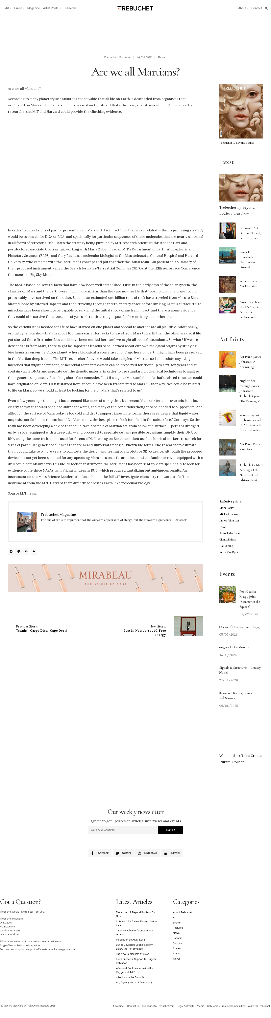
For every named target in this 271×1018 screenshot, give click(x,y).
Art (7, 8)
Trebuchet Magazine (117, 57)
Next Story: (145, 631)
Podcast (178, 943)
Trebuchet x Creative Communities (226, 1006)
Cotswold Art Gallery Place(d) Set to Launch (250, 233)
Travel (176, 958)
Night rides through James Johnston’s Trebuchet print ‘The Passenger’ (250, 391)
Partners (177, 938)
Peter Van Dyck (228, 552)
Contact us (133, 1006)
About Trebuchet (182, 912)
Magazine (33, 8)
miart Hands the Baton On (130, 977)
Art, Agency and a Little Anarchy (134, 982)
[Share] (34, 552)
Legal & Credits (185, 1006)
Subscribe (70, 8)
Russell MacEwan (229, 533)
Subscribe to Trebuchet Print (158, 1006)
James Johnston (229, 520)
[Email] (27, 552)
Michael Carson (228, 514)
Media (200, 1006)
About (242, 8)
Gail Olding (226, 546)
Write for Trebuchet (259, 1006)
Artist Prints (51, 8)
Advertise (118, 1006)
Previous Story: (41, 628)
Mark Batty (226, 508)
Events (177, 922)
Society (177, 948)
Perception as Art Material (130, 939)
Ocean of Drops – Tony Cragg (239, 627)
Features (178, 927)
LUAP (223, 527)
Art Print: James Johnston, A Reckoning (250, 362)
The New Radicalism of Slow (132, 953)
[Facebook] (11, 552)
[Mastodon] (19, 552)
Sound (177, 953)
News (161, 57)
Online (18, 8)
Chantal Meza (227, 539)
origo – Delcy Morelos (234, 647)
